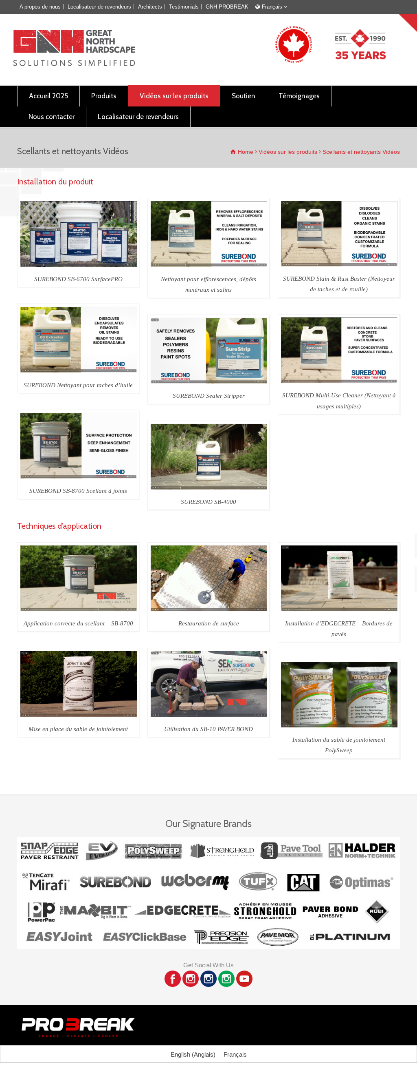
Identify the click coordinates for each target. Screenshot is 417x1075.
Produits (103, 96)
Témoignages (299, 96)
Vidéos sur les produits (174, 96)
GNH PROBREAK (227, 7)
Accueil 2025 (48, 96)
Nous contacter (52, 117)
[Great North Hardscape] (74, 63)
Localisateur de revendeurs (99, 7)
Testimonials (184, 7)
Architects (150, 7)
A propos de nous (40, 7)
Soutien (243, 96)
